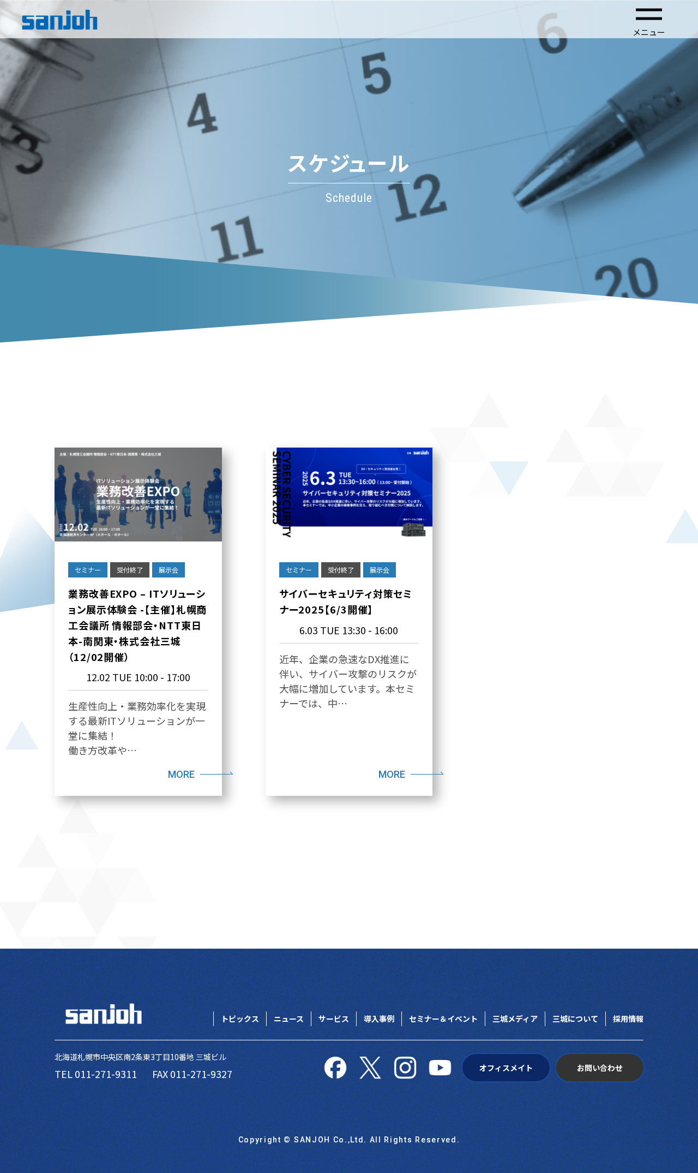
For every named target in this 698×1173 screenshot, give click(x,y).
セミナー (88, 569)
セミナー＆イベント (443, 1018)
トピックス (240, 1018)
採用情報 (628, 1018)
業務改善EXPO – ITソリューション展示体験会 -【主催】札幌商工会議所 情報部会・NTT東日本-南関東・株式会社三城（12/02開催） (137, 624)
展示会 (168, 569)
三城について (575, 1018)
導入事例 (379, 1018)
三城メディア (515, 1018)
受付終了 (130, 569)
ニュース (289, 1018)
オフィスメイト (506, 1067)
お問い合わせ (600, 1067)
